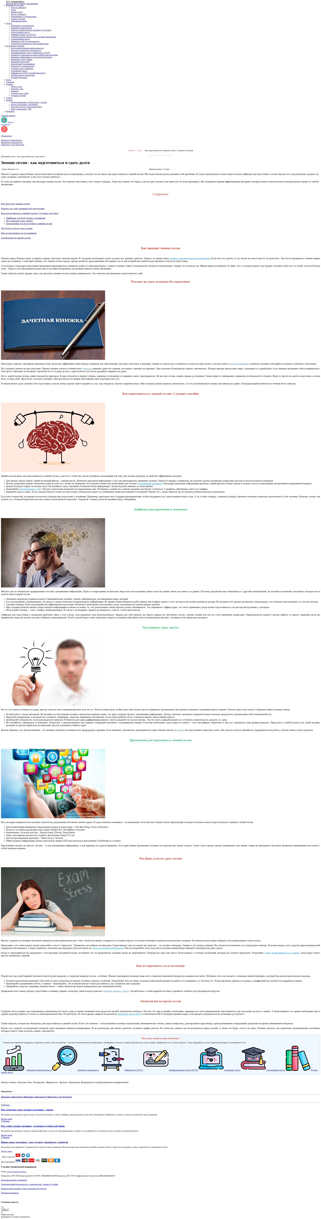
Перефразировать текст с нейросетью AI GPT (30, 53)
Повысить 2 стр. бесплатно (12, 145)
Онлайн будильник (19, 77)
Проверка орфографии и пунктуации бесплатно (31, 57)
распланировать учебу (30, 489)
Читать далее (6, 1119)
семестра (87, 368)
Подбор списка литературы (22, 75)
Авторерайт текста (19, 71)
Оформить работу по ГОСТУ (23, 35)
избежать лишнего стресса (116, 991)
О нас (13, 10)
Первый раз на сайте (15, 5)
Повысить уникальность (11, 140)
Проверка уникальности (21, 28)
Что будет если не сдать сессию (16, 228)
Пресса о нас (16, 86)
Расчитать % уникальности (22, 66)
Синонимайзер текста (20, 39)
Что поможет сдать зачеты (19, 221)
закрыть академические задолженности (190, 258)
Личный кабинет (8, 116)
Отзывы (9, 84)
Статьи (9, 98)
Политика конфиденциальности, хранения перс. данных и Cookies (29, 1184)
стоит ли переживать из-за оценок (282, 952)
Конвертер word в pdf (20, 62)
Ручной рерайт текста (20, 32)
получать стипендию (238, 363)
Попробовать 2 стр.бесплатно (23, 17)
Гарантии (10, 82)
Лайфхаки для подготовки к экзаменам (25, 218)
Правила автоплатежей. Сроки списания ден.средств (23, 1189)
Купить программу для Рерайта (24, 105)
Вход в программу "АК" (21, 109)
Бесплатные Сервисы (15, 46)
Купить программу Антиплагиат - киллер (29, 102)
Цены (8, 80)
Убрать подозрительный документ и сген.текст (31, 30)
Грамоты (14, 91)
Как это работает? (18, 8)
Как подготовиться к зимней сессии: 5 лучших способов (29, 213)
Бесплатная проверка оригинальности (27, 48)
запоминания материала (150, 483)
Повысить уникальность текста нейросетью (30, 44)
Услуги (9, 23)
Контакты (10, 111)
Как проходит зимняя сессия (15, 203)
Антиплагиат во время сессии (16, 238)
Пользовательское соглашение (14, 1180)
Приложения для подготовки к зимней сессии (29, 223)
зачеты (180, 730)
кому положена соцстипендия (108, 948)
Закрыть (5, 1210)
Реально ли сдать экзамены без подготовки (23, 208)
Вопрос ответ (17, 12)
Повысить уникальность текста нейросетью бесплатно (34, 55)
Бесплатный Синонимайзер (23, 64)
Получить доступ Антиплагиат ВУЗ (26, 107)
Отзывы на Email (18, 96)
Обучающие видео (19, 21)
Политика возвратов (10, 1193)
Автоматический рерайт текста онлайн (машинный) (33, 37)
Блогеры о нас (17, 89)
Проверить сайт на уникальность (25, 41)
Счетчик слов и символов (22, 68)
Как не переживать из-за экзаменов (18, 233)
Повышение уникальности (22, 26)
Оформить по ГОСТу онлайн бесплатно (28, 73)
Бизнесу (9, 100)
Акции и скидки (18, 19)
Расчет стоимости (18, 14)
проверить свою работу (130, 1014)
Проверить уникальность (12, 142)
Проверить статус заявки (21, 59)
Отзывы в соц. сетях (19, 93)
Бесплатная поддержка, (22, 4)
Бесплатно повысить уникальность (26, 50)
